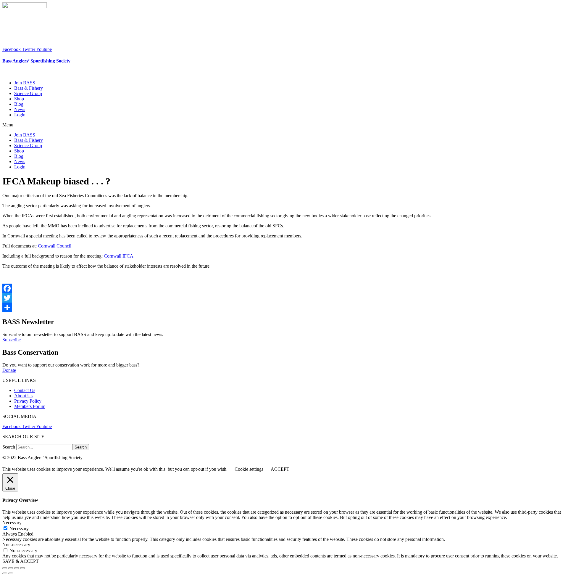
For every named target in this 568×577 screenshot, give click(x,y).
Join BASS (24, 82)
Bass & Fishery (28, 88)
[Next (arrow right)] (10, 573)
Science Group (28, 93)
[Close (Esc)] (4, 568)
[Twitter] (284, 298)
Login (19, 114)
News (19, 109)
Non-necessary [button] (16, 544)
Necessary (19, 528)
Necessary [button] (12, 522)
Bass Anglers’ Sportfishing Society (36, 60)
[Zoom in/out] (22, 568)
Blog (18, 104)
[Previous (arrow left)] (4, 573)
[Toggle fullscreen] (16, 568)
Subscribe (11, 339)
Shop (19, 98)
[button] (284, 125)
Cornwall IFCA (118, 255)
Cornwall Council (54, 245)
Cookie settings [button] (249, 469)
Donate (9, 370)
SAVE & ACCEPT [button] (20, 561)
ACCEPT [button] (280, 469)
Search (8, 446)
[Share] (284, 307)
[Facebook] (284, 288)
